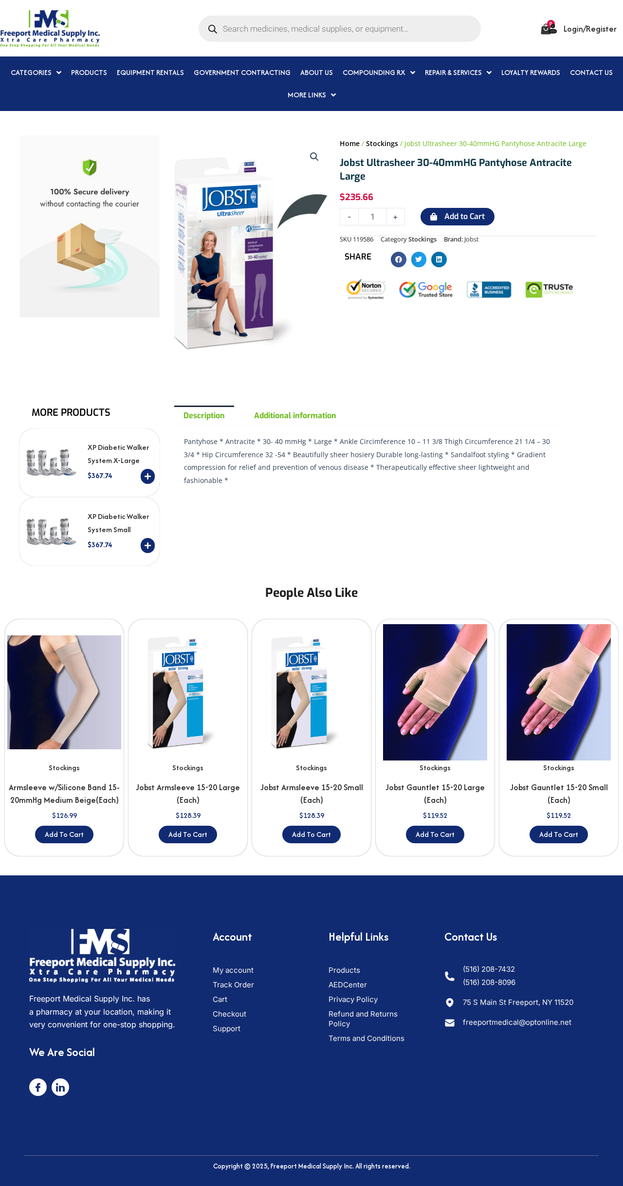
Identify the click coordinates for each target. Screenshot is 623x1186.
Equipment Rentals (150, 72)
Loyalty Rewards (530, 72)
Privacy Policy (353, 999)
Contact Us (591, 72)
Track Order (233, 984)
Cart (220, 999)
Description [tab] (204, 415)
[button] (314, 157)
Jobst (471, 239)
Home (350, 143)
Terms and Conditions (366, 1038)
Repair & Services (453, 72)
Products (89, 72)
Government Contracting (242, 72)
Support (226, 1028)
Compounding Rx (374, 72)
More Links (307, 95)
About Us (316, 72)
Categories (31, 72)
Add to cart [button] (64, 834)
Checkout (229, 1014)
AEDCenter (348, 984)
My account (233, 970)
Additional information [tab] (295, 415)
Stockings (382, 143)
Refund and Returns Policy (363, 1018)
